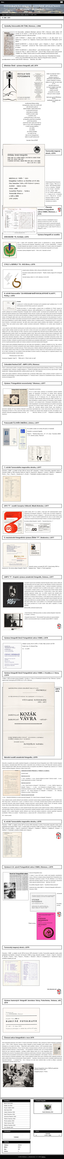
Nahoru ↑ (44, 1156)
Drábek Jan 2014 (8, 1105)
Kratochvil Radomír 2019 (10, 1116)
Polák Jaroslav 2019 (9, 1123)
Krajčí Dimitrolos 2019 (9, 1114)
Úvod (3, 14)
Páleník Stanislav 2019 (9, 1118)
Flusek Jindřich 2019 (9, 1107)
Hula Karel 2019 (8, 1110)
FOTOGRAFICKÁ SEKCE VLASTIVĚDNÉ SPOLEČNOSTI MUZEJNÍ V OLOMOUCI (32, 7)
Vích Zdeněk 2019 (8, 1127)
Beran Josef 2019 (8, 1103)
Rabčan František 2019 (9, 1125)
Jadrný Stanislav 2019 (9, 1112)
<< (36, 1135)
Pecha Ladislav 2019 (9, 1121)
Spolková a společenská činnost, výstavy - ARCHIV (17, 14)
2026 (50, 1135)
